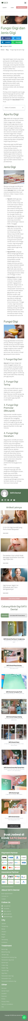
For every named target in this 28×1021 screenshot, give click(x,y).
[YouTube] (14, 500)
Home (2, 50)
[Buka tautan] (14, 517)
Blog (7, 50)
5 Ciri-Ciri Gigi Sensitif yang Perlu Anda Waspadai (12, 528)
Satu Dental (16, 99)
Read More (5, 533)
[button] (25, 2)
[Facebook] (8, 500)
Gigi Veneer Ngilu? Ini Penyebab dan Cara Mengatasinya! (10, 587)
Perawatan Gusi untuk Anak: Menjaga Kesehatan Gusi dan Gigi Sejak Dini (13, 557)
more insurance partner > (7, 886)
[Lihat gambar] (4, 857)
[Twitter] (11, 500)
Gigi (5, 118)
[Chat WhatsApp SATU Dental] (24, 1017)
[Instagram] (5, 500)
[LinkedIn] (2, 500)
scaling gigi (10, 461)
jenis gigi (10, 190)
